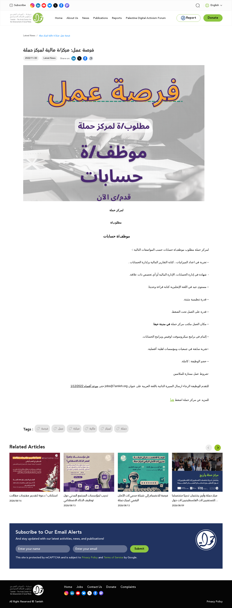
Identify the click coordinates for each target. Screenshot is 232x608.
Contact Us (94, 587)
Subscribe (20, 5)
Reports (117, 18)
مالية (92, 428)
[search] (198, 5)
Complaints (128, 587)
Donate (111, 587)
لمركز (108, 428)
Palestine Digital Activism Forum (146, 18)
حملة (124, 428)
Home (59, 18)
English (214, 5)
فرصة (44, 428)
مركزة (76, 428)
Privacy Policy (90, 558)
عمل (60, 428)
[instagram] (32, 5)
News (85, 18)
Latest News (29, 35)
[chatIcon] (67, 5)
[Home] (26, 18)
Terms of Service (113, 558)
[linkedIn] (38, 5)
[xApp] (55, 5)
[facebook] (61, 5)
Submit (139, 549)
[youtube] (44, 5)
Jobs (79, 587)
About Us (72, 18)
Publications (100, 18)
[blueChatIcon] (49, 5)
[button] (217, 448)
